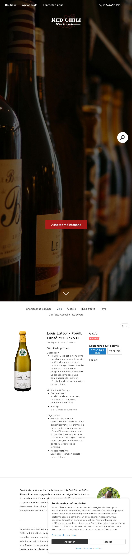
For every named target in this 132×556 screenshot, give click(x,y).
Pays (103, 308)
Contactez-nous (53, 5)
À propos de (29, 5)
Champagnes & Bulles (39, 308)
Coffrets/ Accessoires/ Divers (66, 314)
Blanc (72, 342)
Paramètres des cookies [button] (89, 548)
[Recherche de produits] (123, 137)
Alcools (71, 308)
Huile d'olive (88, 308)
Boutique (11, 5)
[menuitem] (122, 326)
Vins (59, 308)
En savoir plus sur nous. (64, 535)
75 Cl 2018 (114, 351)
